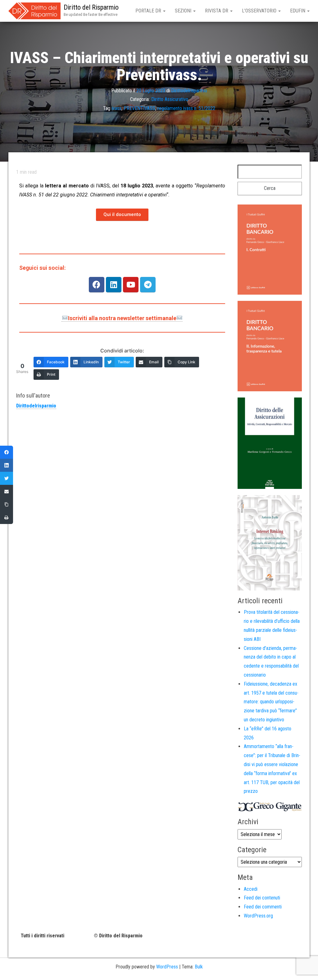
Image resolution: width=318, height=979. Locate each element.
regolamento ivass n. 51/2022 (186, 108)
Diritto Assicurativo (169, 99)
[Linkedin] (113, 284)
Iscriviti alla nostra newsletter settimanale (122, 318)
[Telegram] (148, 284)
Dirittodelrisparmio (189, 90)
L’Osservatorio (260, 11)
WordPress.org (258, 916)
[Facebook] (96, 284)
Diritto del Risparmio (91, 7)
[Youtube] (131, 284)
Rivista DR (217, 11)
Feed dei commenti (263, 907)
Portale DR (148, 11)
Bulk (199, 967)
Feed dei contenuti (262, 898)
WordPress (167, 967)
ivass (116, 108)
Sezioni (184, 11)
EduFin (298, 11)
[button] (122, 215)
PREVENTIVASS (139, 108)
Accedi (250, 889)
